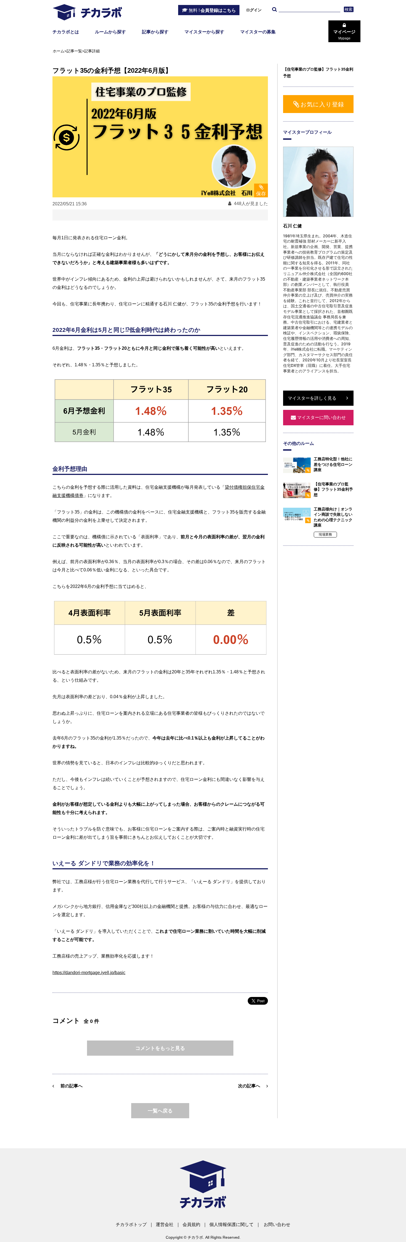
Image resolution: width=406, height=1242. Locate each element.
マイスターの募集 (258, 31)
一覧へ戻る (160, 1111)
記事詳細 (92, 51)
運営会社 (164, 1224)
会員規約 (191, 1224)
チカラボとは (65, 31)
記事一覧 (74, 51)
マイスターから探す (204, 31)
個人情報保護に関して (231, 1224)
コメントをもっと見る (160, 1048)
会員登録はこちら (212, 10)
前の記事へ (71, 1086)
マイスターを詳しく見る (312, 398)
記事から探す (155, 31)
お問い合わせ (277, 1224)
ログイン (254, 10)
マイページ (344, 34)
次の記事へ (249, 1086)
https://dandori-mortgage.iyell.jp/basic (88, 972)
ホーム (58, 51)
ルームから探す (110, 31)
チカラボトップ (131, 1224)
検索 (349, 9)
